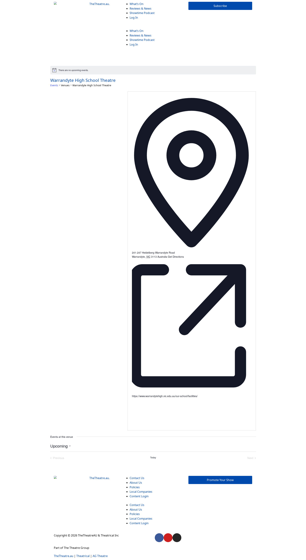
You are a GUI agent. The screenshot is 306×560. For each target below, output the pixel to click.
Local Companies (141, 492)
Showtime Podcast (142, 13)
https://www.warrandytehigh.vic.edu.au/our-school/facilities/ (165, 396)
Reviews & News (140, 8)
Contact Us (137, 478)
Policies (135, 487)
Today (153, 457)
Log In (134, 17)
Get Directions (176, 256)
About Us (136, 483)
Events (54, 85)
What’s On (136, 4)
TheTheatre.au (63, 556)
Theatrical (83, 556)
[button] (153, 26)
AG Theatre (100, 556)
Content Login (139, 496)
